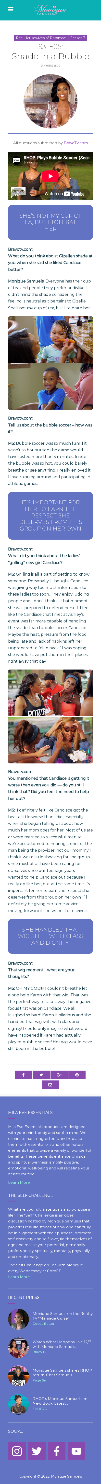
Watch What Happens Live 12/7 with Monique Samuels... (62, 1344)
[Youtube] (76, 1451)
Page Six (40, 1380)
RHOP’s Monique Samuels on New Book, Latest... (60, 1401)
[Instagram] (17, 1451)
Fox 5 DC (40, 1409)
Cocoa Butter (43, 1323)
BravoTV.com (76, 143)
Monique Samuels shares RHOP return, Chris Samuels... (62, 1373)
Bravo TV (40, 1352)
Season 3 (77, 38)
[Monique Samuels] (50, 10)
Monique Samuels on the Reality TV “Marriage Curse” (63, 1316)
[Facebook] (56, 1451)
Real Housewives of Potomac (41, 38)
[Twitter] (37, 1451)
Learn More (19, 1182)
